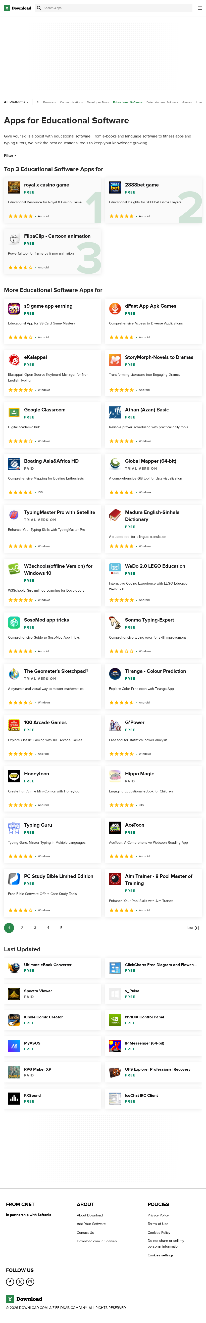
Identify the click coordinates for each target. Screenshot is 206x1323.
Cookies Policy (159, 1233)
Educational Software (127, 102)
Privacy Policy (158, 1215)
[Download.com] (17, 8)
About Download (90, 1215)
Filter (8, 155)
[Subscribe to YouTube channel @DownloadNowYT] (30, 1282)
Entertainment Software (162, 102)
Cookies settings (161, 1255)
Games (187, 102)
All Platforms (14, 102)
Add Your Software (91, 1224)
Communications (71, 102)
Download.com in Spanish (97, 1241)
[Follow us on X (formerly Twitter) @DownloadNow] (20, 1282)
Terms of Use (158, 1224)
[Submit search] (39, 8)
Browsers (49, 102)
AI (37, 102)
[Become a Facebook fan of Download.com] (10, 1282)
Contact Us (85, 1233)
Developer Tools (98, 102)
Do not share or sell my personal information (166, 1244)
